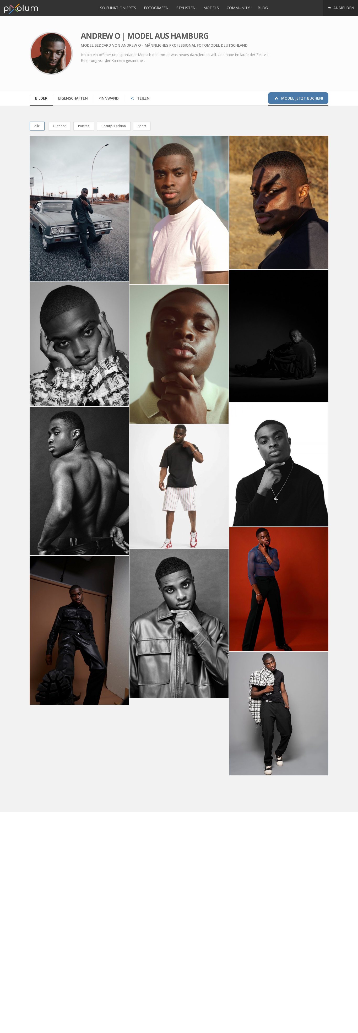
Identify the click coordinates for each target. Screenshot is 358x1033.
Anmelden (343, 7)
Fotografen (156, 7)
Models (211, 7)
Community (238, 7)
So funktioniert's (118, 7)
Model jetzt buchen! (301, 98)
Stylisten (186, 7)
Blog (263, 7)
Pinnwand (109, 98)
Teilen (143, 98)
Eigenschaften (73, 98)
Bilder (41, 98)
